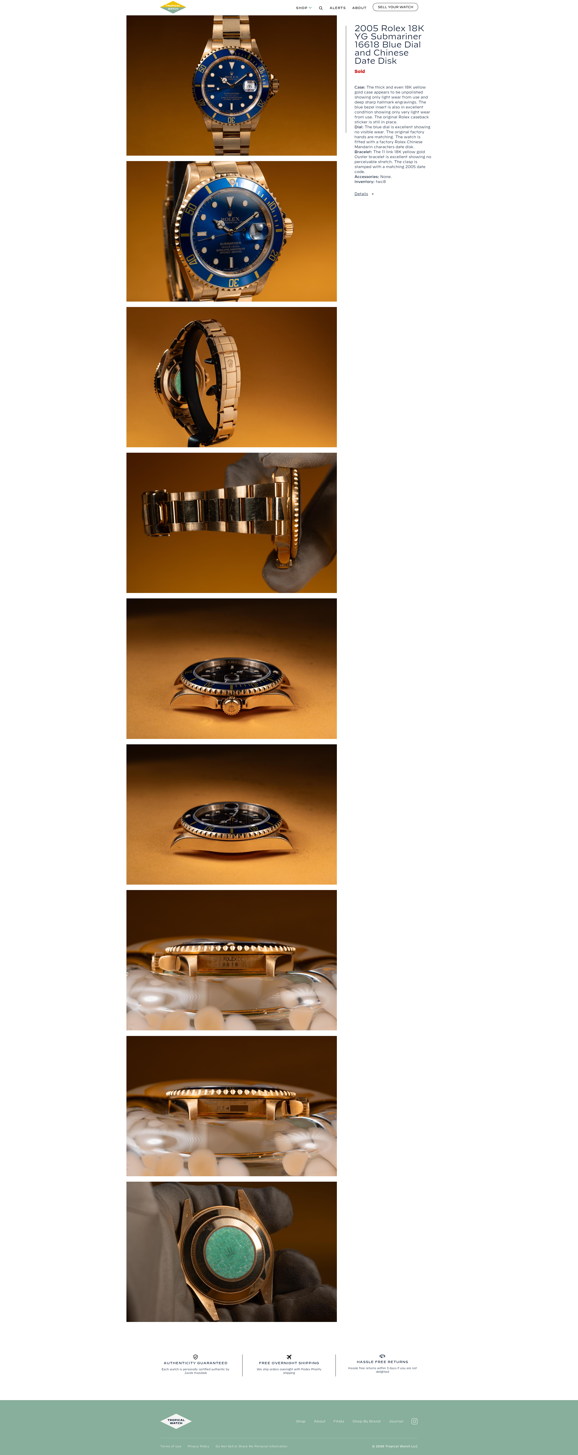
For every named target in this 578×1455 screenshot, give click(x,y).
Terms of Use (170, 1446)
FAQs (338, 1421)
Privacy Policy (198, 1446)
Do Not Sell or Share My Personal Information (251, 1446)
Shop (302, 8)
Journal (396, 1421)
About (359, 8)
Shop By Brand (366, 1421)
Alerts (338, 8)
